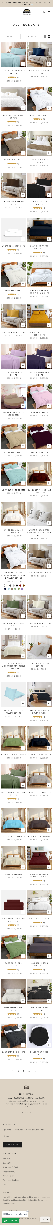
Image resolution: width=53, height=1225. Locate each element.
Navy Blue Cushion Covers (39, 72)
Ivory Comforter (14, 874)
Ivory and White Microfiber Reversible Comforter (13, 666)
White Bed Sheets (39, 115)
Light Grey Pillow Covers (39, 664)
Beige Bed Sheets (13, 452)
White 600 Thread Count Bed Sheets (39, 291)
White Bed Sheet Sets (13, 246)
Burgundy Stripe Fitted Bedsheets (39, 875)
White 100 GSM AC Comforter (13, 531)
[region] (26, 1096)
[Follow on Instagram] (10, 1211)
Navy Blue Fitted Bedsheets (39, 247)
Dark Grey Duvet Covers (39, 1008)
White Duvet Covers (39, 919)
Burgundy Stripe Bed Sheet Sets (13, 920)
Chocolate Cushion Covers (13, 202)
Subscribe (12, 1144)
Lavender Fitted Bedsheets (39, 964)
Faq (4, 1184)
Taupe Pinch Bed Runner (39, 161)
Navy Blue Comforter (39, 755)
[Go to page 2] (40, 1071)
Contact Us (7, 1163)
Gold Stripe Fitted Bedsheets (39, 333)
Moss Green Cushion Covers (14, 624)
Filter (10, 36)
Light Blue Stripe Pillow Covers (13, 711)
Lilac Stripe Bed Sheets (13, 373)
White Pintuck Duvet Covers (13, 116)
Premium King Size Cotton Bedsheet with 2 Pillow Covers (13, 575)
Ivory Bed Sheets (14, 290)
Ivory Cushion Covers (39, 623)
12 (34, 1071)
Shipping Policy (9, 1171)
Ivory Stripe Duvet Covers (14, 1008)
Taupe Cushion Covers (39, 573)
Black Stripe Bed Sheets (39, 202)
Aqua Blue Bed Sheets (13, 490)
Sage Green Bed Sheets (13, 964)
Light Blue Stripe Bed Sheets (13, 72)
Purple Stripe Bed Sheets (39, 373)
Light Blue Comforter (13, 837)
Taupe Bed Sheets (13, 160)
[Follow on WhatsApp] (17, 1211)
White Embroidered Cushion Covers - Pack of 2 (39, 532)
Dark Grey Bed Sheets (13, 1052)
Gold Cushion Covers (13, 332)
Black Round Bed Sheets (39, 1053)
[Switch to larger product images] (45, 36)
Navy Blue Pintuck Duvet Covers (39, 711)
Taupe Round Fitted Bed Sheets (13, 413)
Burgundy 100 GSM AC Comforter (39, 491)
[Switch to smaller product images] (49, 36)
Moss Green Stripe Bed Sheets (13, 793)
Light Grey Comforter (39, 792)
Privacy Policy (8, 1176)
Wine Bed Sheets (39, 452)
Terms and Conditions (11, 1180)
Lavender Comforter (39, 837)
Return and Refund (10, 1167)
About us (6, 1159)
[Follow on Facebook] (4, 1211)
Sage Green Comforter (13, 755)
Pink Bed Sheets (39, 412)
